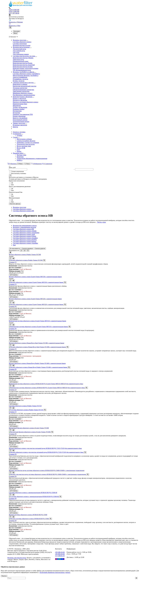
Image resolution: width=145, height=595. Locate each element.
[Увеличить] (44, 260)
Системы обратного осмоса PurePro (25, 240)
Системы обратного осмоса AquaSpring (26, 232)
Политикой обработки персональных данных (55, 572)
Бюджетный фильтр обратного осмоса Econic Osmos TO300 (29, 428)
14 (21, 250)
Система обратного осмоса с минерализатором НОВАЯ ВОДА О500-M (33, 492)
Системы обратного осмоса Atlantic (25, 231)
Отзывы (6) (12, 434)
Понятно (4, 576)
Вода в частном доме (24, 146)
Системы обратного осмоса (22, 209)
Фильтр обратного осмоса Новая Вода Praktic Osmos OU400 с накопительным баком (37, 363)
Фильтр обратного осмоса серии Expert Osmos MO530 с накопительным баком (35, 276)
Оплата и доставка (19, 132)
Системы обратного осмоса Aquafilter (25, 243)
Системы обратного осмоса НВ (23, 211)
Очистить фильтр (15, 204)
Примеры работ (18, 153)
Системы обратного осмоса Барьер (24, 241)
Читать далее (101, 222)
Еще (14, 245)
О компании (17, 134)
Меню (15, 33)
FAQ (18, 149)
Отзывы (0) (12, 306)
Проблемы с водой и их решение (28, 142)
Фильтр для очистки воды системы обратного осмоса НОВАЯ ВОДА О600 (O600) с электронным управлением (46, 470)
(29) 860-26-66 (60, 554)
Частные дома (21, 155)
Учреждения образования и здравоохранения (32, 158)
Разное (19, 151)
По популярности (15, 248)
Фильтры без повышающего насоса (25, 225)
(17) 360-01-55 (60, 556)
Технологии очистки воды (26, 144)
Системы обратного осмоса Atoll (24, 234)
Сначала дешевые (27, 248)
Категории (17, 31)
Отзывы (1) (12, 262)
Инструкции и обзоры (24, 139)
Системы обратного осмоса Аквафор (25, 238)
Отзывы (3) (12, 349)
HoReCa (19, 160)
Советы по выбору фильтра (26, 141)
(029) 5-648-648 (14, 11)
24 (24, 250)
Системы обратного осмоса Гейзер (24, 236)
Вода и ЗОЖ (21, 148)
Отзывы (19, 135)
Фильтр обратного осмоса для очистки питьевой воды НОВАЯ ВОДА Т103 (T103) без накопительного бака (45, 448)
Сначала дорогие (40, 248)
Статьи (15, 137)
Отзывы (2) (12, 389)
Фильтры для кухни (19, 207)
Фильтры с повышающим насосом (24, 227)
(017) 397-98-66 (14, 13)
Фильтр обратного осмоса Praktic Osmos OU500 (25, 254)
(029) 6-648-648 (14, 10)
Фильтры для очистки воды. (16, 558)
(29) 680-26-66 (60, 552)
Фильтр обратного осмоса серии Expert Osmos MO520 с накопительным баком (35, 299)
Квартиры (20, 157)
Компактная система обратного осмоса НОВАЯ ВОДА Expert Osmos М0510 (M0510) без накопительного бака (46, 384)
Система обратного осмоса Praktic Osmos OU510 (25, 406)
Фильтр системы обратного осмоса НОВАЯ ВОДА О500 (28, 515)
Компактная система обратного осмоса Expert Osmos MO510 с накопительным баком (37, 321)
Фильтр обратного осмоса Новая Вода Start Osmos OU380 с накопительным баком (36, 343)
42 (28, 250)
